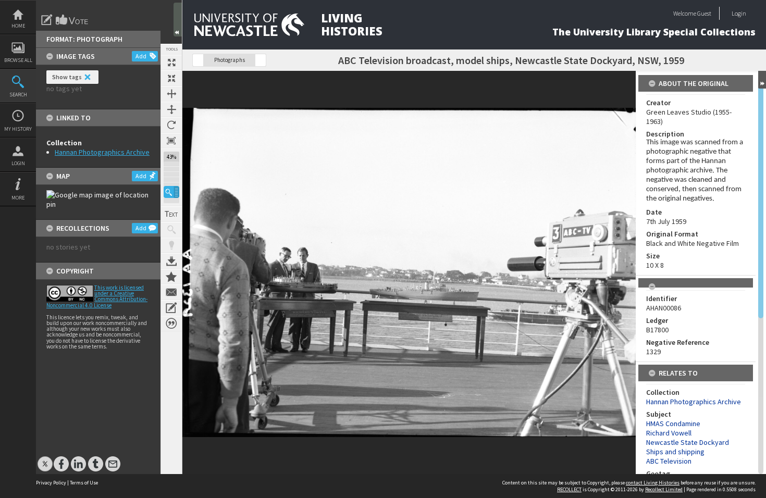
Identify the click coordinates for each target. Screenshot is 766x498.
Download (171, 261)
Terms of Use (84, 482)
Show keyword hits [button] (171, 230)
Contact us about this (171, 292)
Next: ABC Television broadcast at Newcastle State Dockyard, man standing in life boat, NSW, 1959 (260, 60)
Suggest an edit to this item (47, 20)
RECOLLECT (569, 489)
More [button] (17, 197)
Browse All (18, 60)
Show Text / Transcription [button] (171, 214)
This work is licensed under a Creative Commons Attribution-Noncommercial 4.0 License (96, 296)
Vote (72, 20)
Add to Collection (171, 276)
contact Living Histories (652, 482)
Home (18, 25)
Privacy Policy (51, 482)
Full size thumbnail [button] (171, 62)
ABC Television (668, 461)
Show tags (67, 77)
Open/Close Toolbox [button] (178, 19)
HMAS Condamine (673, 423)
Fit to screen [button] (171, 78)
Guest (704, 13)
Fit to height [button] (171, 109)
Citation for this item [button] (171, 323)
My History (18, 129)
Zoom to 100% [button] (171, 140)
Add (140, 56)
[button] (171, 192)
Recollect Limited (664, 489)
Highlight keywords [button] (171, 245)
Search (18, 94)
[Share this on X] (45, 458)
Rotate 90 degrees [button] (171, 125)
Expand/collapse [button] (762, 80)
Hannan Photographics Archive (102, 152)
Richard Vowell (668, 433)
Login (18, 163)
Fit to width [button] (171, 94)
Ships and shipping (675, 451)
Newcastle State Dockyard (687, 442)
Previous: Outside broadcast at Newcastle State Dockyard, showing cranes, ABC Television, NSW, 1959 (198, 60)
